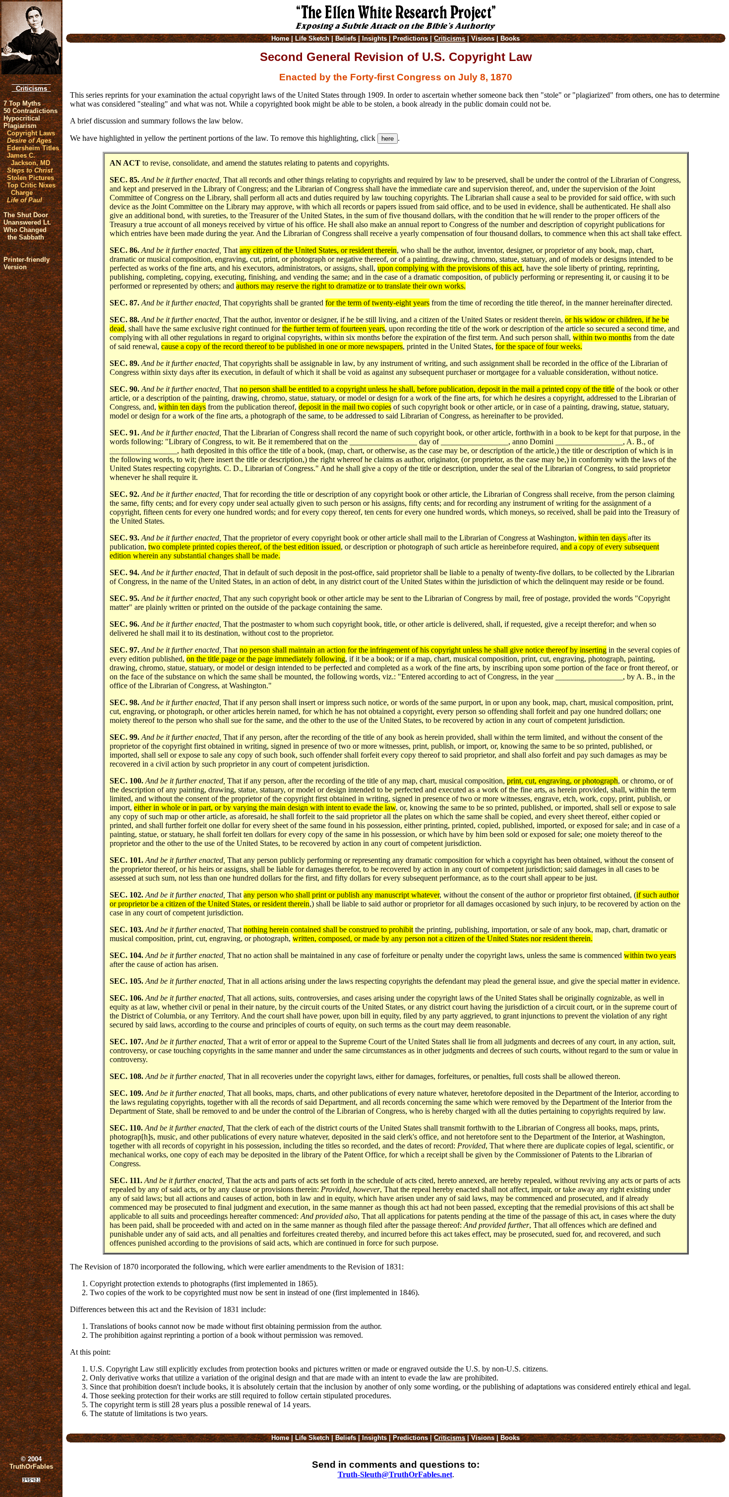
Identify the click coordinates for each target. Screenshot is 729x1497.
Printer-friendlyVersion (26, 263)
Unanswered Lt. (27, 222)
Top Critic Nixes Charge (31, 188)
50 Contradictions (30, 111)
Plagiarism (20, 125)
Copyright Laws (31, 133)
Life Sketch (312, 38)
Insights (374, 38)
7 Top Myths (22, 103)
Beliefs (345, 38)
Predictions (410, 38)
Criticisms (31, 88)
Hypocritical (21, 118)
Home (280, 38)
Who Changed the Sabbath (25, 233)
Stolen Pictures (30, 177)
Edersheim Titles (33, 148)
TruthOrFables (31, 1466)
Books (510, 38)
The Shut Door (25, 215)
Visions (482, 38)
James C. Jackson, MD (28, 159)
